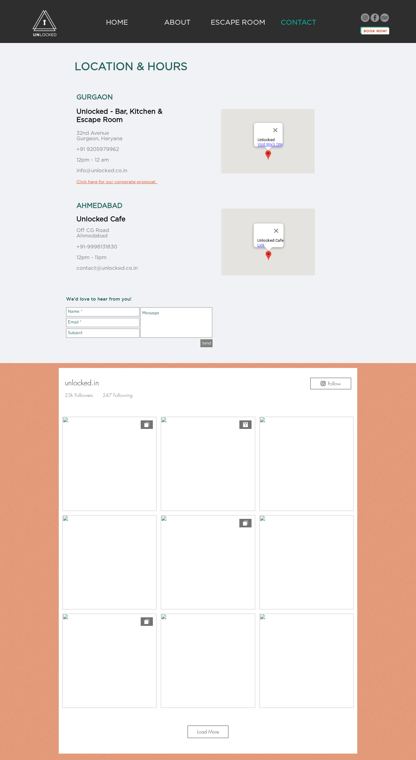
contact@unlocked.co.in (107, 268)
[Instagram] (365, 17)
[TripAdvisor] (384, 17)
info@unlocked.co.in (101, 170)
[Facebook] (375, 17)
